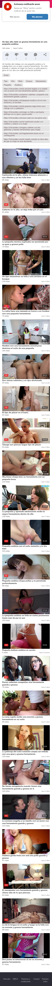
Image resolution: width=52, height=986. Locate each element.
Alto (12, 81)
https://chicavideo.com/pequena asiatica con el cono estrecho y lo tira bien (25, 101)
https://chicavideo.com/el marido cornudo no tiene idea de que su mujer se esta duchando (26, 140)
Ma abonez (37, 17)
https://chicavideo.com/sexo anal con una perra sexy (25, 118)
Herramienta (41, 81)
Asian (6, 75)
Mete (20, 81)
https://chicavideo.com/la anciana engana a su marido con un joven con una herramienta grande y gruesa (25, 90)
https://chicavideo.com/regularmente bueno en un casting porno (24, 134)
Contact (36, 979)
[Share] (45, 54)
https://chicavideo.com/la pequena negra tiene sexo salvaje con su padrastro (24, 107)
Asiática (18, 85)
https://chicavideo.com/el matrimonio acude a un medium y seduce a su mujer (23, 123)
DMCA (15, 979)
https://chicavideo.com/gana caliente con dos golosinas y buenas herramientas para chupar (22, 129)
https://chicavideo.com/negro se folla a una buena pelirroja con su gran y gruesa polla (24, 113)
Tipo (5, 81)
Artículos (7, 979)
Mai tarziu (14, 17)
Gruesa (29, 81)
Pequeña (7, 85)
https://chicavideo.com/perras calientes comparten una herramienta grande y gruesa (26, 96)
